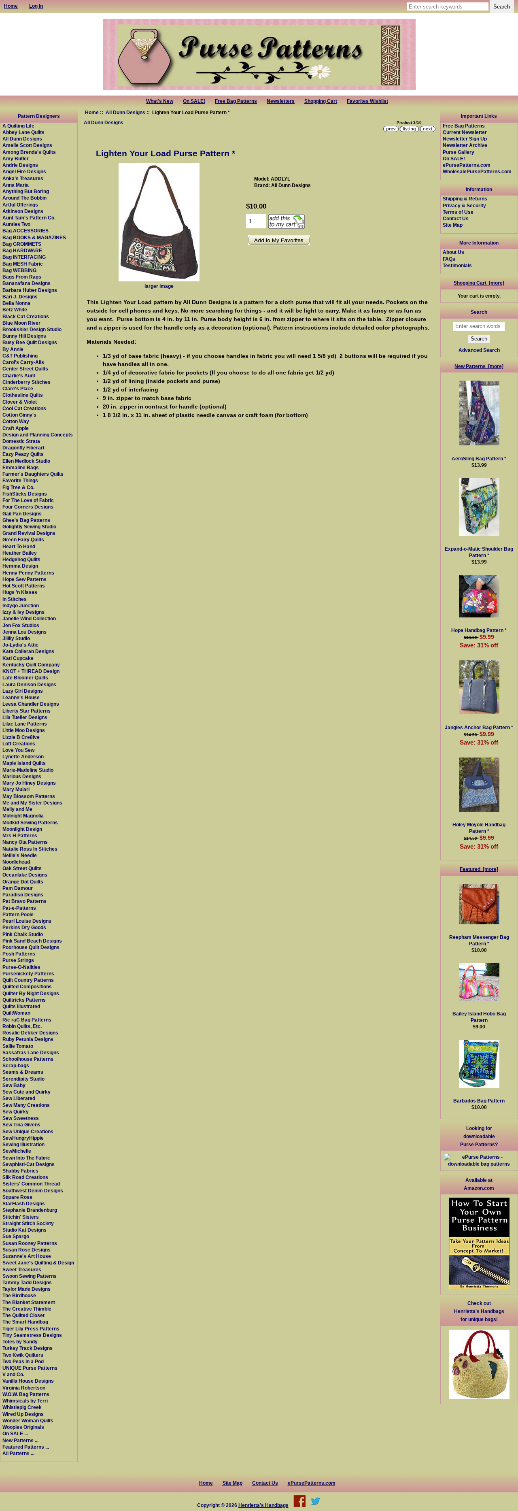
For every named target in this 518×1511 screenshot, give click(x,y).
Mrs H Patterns (19, 835)
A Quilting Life (18, 125)
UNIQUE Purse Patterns (29, 1368)
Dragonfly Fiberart (23, 447)
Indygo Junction (20, 605)
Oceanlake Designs (24, 874)
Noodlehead (16, 861)
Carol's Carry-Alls (23, 362)
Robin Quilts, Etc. (22, 1026)
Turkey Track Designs (27, 1348)
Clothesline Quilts (22, 395)
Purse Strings (18, 960)
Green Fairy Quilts (23, 539)
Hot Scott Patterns (23, 585)
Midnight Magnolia (23, 815)
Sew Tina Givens (21, 1124)
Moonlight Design (22, 829)
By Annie (12, 349)
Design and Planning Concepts (37, 434)
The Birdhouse (19, 1295)
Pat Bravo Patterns (24, 901)
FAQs (449, 259)
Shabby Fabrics (20, 1170)
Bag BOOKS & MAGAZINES (34, 237)
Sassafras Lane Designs (30, 1052)
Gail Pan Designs (22, 513)
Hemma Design (20, 565)
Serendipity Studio (23, 1078)
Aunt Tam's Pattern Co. (28, 217)
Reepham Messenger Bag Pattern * (479, 940)
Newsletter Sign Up (465, 138)
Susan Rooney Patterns (29, 1243)
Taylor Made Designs (26, 1289)
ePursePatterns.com (466, 165)
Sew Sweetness (20, 1118)
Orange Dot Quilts (22, 881)
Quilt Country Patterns (28, 980)
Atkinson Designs (22, 211)
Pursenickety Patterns (28, 973)
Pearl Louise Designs (26, 921)
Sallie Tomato (17, 1046)
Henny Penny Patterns (28, 572)
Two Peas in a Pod (23, 1361)
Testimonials (457, 265)
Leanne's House (21, 697)
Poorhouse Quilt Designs (30, 947)
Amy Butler (15, 158)
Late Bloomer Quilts (25, 677)
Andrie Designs (20, 165)
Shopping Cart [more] (479, 282)
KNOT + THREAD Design (30, 671)
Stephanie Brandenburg (29, 1210)
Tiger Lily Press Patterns (30, 1328)
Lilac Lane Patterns (24, 723)
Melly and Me (17, 809)
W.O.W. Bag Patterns (25, 1394)
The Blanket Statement (28, 1302)
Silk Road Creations (25, 1177)
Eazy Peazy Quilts (23, 454)
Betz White (14, 309)
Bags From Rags (21, 276)
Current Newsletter (465, 132)
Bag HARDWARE (22, 250)
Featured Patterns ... (25, 1446)
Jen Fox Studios (20, 625)
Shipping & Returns (465, 198)
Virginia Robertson (23, 1387)
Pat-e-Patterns (19, 908)
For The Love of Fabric (28, 500)
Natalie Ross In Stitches (29, 848)
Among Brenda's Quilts (29, 152)
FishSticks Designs (24, 493)
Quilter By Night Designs (30, 993)
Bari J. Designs (20, 296)
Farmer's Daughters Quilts (33, 474)
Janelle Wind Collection (29, 618)
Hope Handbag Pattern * (479, 630)
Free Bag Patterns (236, 101)
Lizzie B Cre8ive (21, 737)
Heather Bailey (19, 552)
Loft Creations (18, 743)
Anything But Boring (25, 191)
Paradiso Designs (22, 894)
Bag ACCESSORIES (25, 230)
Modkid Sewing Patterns (30, 822)
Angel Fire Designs (24, 171)
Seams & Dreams (22, 1072)
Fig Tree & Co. (18, 487)
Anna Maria (15, 184)
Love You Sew (18, 750)
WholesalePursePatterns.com (477, 171)
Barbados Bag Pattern (479, 1100)
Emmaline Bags (20, 467)
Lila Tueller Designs (24, 717)
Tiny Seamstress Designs (32, 1335)
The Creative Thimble (26, 1308)
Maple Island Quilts (24, 763)
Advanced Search (479, 350)
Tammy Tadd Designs (27, 1282)
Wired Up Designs (23, 1414)
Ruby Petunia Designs (27, 1039)
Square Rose (17, 1197)
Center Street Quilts (25, 368)
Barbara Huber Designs (29, 290)
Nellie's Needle (19, 855)
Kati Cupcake (18, 658)
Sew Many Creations (26, 1105)
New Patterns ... (20, 1440)
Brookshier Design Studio (32, 329)
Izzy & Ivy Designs (23, 612)
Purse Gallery (458, 152)
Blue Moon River (21, 323)
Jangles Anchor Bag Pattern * (479, 727)
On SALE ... (15, 1433)
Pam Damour (17, 888)
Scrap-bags (15, 1065)
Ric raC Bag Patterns (26, 1019)
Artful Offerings (20, 204)
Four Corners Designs (27, 506)
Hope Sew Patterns (24, 579)
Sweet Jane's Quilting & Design (38, 1262)
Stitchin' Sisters (20, 1216)
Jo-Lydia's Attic (20, 644)
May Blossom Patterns (28, 796)
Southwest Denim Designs (32, 1190)
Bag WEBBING (19, 270)
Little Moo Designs (23, 730)
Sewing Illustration (23, 1144)
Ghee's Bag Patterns (26, 520)
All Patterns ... (18, 1453)
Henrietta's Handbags (263, 1505)
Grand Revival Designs (28, 533)
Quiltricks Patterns (24, 999)
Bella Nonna (16, 303)
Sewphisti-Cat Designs (28, 1164)
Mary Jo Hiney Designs (29, 782)
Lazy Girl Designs (22, 691)
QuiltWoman (16, 1012)
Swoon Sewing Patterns (29, 1276)
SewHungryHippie (23, 1138)
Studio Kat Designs (24, 1229)
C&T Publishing (20, 355)
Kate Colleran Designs (28, 651)
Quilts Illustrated (21, 1006)
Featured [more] (479, 869)
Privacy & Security (464, 205)
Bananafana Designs (26, 283)
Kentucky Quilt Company (31, 664)
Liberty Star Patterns (26, 710)
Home (92, 112)
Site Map (453, 225)
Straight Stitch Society (28, 1223)
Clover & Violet (19, 401)
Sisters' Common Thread (31, 1183)
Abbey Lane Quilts (23, 132)
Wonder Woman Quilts (27, 1420)
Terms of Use (458, 212)
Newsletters (281, 101)
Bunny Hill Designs (24, 335)
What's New (159, 101)
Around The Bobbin (24, 197)
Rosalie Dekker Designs (30, 1032)
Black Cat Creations (25, 316)
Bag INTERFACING (24, 257)
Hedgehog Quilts (21, 559)
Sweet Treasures (21, 1269)
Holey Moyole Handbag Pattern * (478, 828)
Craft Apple (15, 428)
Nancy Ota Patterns (25, 842)
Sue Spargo (15, 1236)
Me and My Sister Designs (32, 802)
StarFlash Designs (23, 1203)
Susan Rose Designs (26, 1249)
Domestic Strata (21, 441)
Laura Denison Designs (29, 684)
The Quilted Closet (23, 1315)
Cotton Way (15, 421)
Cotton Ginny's (19, 414)
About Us (453, 252)
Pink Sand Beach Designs (32, 940)
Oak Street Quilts (22, 868)
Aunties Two (16, 224)
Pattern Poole (18, 914)
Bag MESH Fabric (22, 263)
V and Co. (13, 1374)
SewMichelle (16, 1150)
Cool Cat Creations (24, 408)
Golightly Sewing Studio (29, 526)
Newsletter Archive (465, 145)
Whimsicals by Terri (25, 1400)
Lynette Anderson (23, 756)
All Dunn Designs (125, 112)
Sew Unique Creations (27, 1131)
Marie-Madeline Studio (27, 770)
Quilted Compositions (27, 986)
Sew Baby (13, 1085)
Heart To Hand (18, 546)
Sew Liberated (18, 1098)
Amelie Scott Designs (27, 145)
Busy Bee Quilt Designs (29, 342)
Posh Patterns (18, 953)
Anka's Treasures (22, 178)
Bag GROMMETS (21, 244)
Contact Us (456, 218)
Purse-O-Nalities (21, 967)
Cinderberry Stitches (26, 382)
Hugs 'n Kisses (19, 592)
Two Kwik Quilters (22, 1355)
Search (479, 312)
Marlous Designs (21, 776)
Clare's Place (17, 388)
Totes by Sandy (20, 1341)
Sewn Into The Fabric (26, 1157)
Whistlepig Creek (22, 1407)
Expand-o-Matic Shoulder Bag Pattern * (479, 552)
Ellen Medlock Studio (26, 461)
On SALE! (194, 101)
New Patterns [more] (478, 366)
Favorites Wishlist (367, 101)
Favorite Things (20, 480)
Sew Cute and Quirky (26, 1091)
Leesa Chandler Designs (30, 704)
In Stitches (14, 599)
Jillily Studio (16, 638)
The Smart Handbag (25, 1321)
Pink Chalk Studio (22, 934)
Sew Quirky (15, 1111)
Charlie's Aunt (18, 375)
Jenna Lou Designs (24, 631)
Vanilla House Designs (28, 1380)
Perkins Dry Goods (24, 927)
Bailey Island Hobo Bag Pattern (479, 1017)
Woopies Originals (23, 1427)
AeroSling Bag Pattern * (479, 458)
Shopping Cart (320, 101)
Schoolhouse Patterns (27, 1059)
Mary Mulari (16, 789)
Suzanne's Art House (26, 1256)
